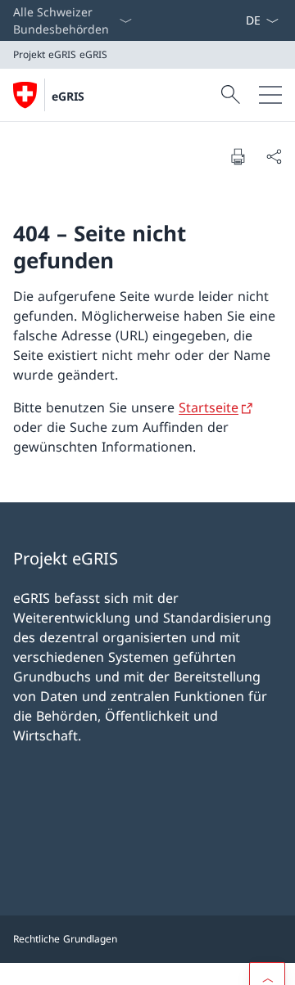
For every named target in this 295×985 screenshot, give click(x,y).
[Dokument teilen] (274, 156)
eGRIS (68, 96)
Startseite (208, 407)
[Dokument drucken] (238, 156)
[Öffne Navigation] (270, 95)
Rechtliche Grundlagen (65, 939)
